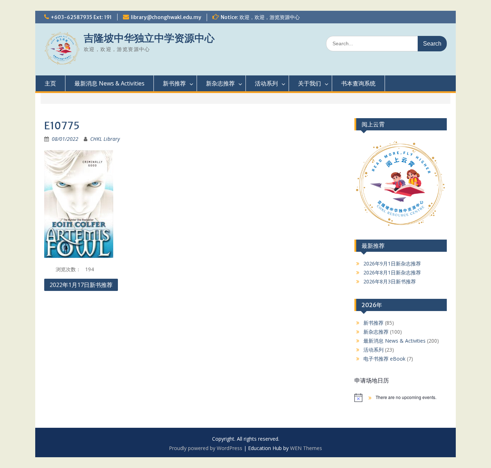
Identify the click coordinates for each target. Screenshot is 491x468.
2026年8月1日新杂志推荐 (392, 272)
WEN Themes (306, 448)
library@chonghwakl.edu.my (166, 17)
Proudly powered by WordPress (205, 448)
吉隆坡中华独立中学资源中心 (149, 38)
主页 (50, 83)
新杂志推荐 (220, 83)
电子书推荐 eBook (384, 358)
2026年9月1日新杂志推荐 (392, 263)
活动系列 (266, 83)
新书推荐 (174, 83)
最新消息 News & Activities (109, 83)
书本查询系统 (358, 83)
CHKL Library (105, 138)
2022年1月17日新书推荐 (81, 285)
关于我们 (309, 83)
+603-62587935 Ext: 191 (81, 17)
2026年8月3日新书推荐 (389, 281)
